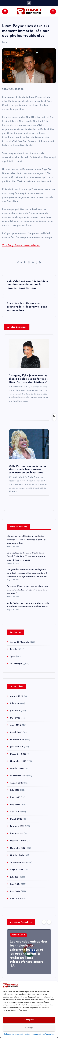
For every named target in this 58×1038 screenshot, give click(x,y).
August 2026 (16, 696)
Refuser (29, 1028)
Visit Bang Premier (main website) (21, 245)
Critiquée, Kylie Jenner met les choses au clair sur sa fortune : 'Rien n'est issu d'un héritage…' (27, 590)
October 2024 (17, 855)
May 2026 (15, 718)
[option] (29, 951)
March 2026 (16, 732)
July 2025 (14, 790)
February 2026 (17, 740)
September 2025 (18, 776)
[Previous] (44, 922)
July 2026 (14, 703)
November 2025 (18, 761)
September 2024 (18, 862)
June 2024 (15, 884)
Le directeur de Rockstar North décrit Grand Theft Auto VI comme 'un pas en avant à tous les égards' (26, 556)
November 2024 (18, 848)
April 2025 (15, 812)
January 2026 (16, 747)
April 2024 (15, 899)
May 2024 (15, 891)
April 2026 (15, 725)
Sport (12, 656)
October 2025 (17, 768)
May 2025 (15, 805)
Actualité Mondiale (19, 642)
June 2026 (15, 711)
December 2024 (18, 841)
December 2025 (18, 754)
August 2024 (16, 870)
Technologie (16, 664)
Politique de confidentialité (43, 1034)
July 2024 (14, 877)
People (5, 42)
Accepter (29, 1020)
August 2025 (16, 783)
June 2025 (15, 797)
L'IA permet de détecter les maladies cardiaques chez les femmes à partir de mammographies (27, 539)
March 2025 (16, 819)
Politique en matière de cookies (17, 1034)
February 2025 (17, 826)
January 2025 (16, 833)
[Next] (49, 922)
